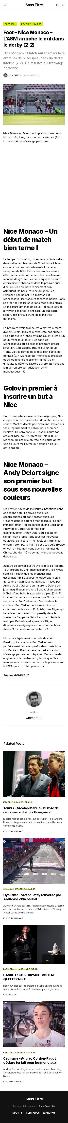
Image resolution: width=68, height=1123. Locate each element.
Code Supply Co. (47, 1106)
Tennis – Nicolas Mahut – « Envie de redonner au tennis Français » (31, 810)
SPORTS (17, 1112)
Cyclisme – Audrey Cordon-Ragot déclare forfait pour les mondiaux (29, 1060)
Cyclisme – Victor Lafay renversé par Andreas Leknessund (32, 897)
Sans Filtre (34, 4)
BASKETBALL (9, 969)
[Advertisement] (34, 183)
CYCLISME (8, 889)
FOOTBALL (10, 24)
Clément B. (34, 718)
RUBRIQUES (33, 1112)
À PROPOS (49, 1112)
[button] (5, 5)
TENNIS (29, 802)
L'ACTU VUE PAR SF (31, 24)
